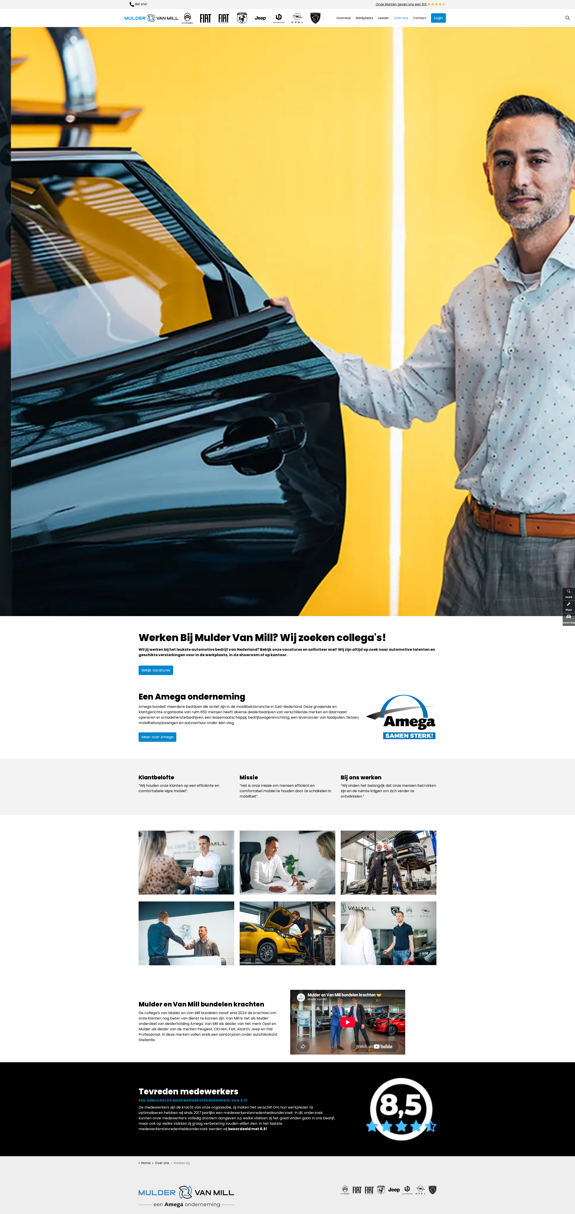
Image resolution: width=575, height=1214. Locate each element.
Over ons (401, 18)
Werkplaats (364, 18)
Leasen (383, 18)
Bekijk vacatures (156, 670)
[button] (401, 717)
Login (438, 17)
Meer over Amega (157, 737)
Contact (419, 18)
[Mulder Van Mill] (152, 18)
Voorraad (343, 18)
